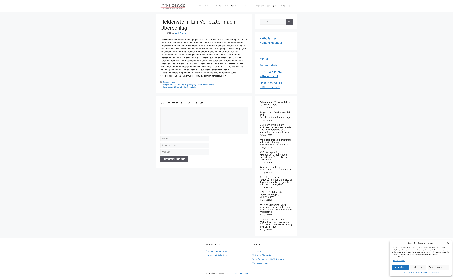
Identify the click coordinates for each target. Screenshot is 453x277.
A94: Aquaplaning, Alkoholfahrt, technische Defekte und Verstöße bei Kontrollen (274, 156)
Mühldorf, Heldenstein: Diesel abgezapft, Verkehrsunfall (272, 194)
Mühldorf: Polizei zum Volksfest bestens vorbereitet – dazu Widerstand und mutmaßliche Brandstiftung (276, 128)
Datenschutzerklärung (423, 273)
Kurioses (265, 58)
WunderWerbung (260, 263)
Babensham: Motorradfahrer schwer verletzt (275, 103)
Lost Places (245, 6)
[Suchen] (289, 22)
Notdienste (285, 6)
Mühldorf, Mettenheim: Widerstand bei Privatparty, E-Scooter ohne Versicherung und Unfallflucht (276, 223)
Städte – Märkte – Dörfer (226, 6)
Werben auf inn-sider (262, 255)
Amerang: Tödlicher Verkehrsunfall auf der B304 (275, 168)
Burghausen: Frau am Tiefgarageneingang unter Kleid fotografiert (188, 85)
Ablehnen (418, 267)
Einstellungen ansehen (438, 267)
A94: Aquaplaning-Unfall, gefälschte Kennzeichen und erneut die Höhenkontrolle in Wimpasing (276, 208)
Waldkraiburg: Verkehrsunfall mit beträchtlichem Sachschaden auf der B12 (276, 142)
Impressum (435, 273)
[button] (448, 243)
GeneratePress (241, 273)
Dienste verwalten (399, 261)
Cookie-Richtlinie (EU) (216, 255)
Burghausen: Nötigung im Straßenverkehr (179, 87)
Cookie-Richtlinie (409, 273)
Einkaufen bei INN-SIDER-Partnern (268, 259)
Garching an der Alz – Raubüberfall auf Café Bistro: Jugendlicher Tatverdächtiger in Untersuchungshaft (276, 181)
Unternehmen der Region (265, 6)
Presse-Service (169, 82)
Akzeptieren (400, 267)
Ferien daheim (269, 65)
